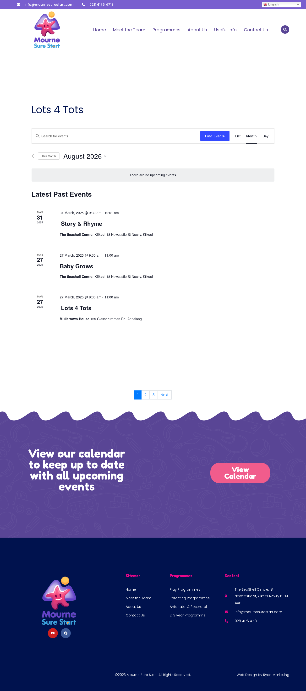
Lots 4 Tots (76, 308)
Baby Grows (76, 266)
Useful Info (225, 30)
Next (165, 395)
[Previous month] (33, 156)
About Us (197, 30)
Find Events (215, 136)
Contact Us (256, 30)
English (273, 4)
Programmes (166, 30)
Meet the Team (129, 30)
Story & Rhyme (81, 223)
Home (99, 30)
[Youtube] (53, 633)
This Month (49, 156)
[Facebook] (66, 633)
